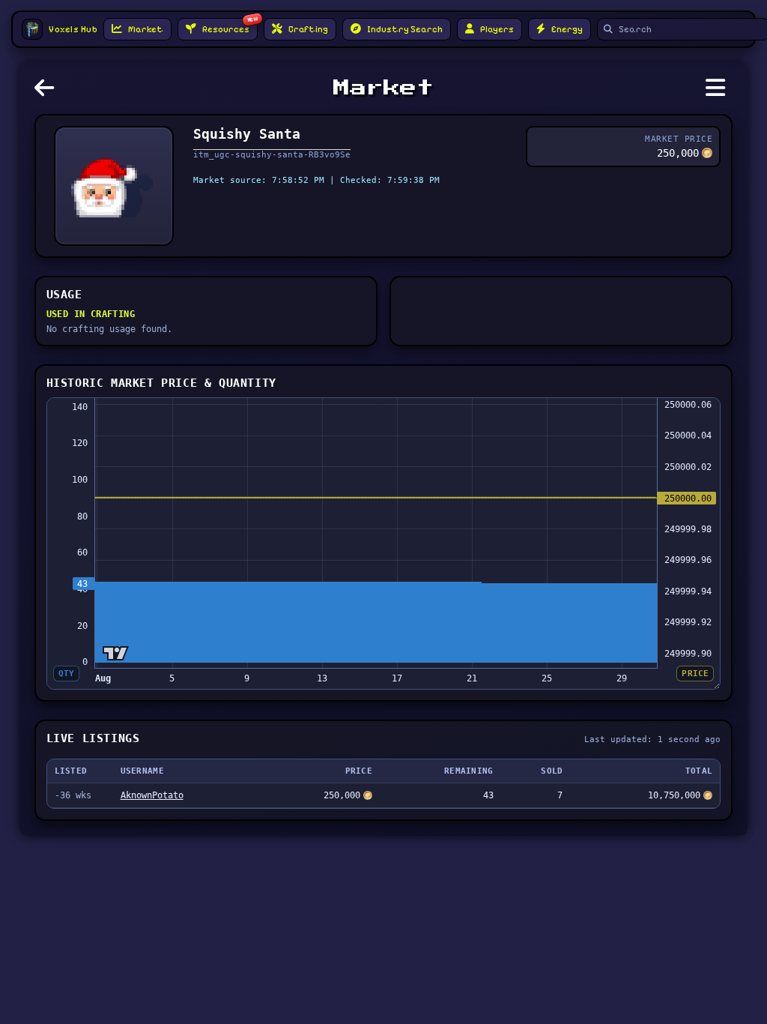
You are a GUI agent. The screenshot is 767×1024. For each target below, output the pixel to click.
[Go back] (47, 92)
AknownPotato (152, 795)
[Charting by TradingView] (116, 653)
